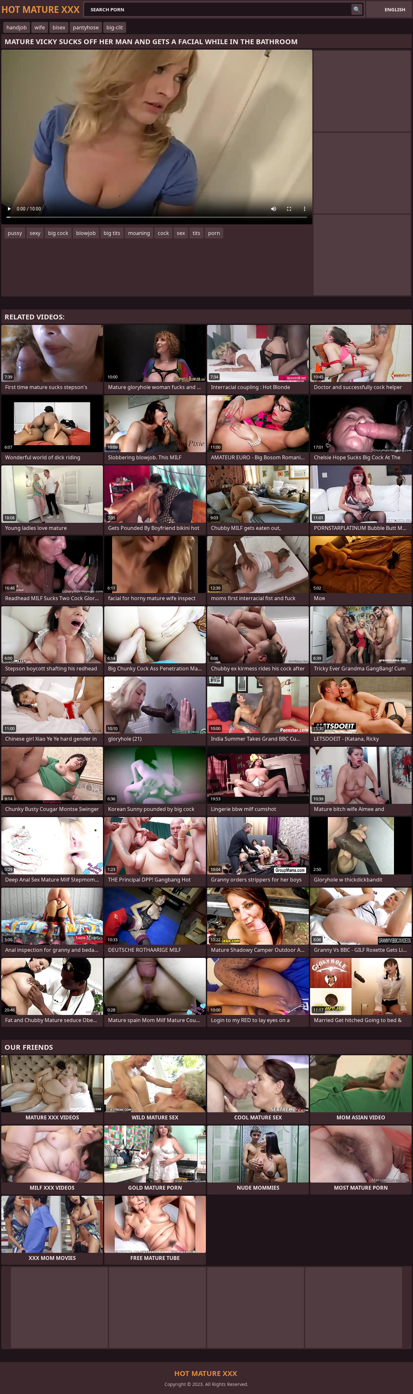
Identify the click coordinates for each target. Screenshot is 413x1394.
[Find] (356, 9)
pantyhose (86, 27)
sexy (35, 233)
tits (196, 233)
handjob (16, 27)
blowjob (86, 233)
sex (181, 233)
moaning (139, 233)
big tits (112, 233)
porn (214, 233)
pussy (15, 233)
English (395, 9)
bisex (59, 27)
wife (40, 27)
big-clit (114, 27)
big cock (58, 233)
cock (163, 233)
